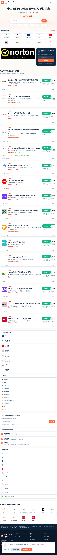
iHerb (38, 25)
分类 (16, 539)
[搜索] (51, 2)
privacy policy (49, 63)
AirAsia (26, 25)
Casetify (32, 25)
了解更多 (42, 544)
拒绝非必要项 (16, 550)
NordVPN (20, 25)
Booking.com (13, 25)
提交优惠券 (32, 539)
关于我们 (32, 536)
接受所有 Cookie (27, 550)
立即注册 (46, 60)
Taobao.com (44, 25)
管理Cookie (7, 550)
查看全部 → (53, 30)
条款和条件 (46, 536)
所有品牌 (17, 536)
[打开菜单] (54, 2)
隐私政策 (46, 539)
